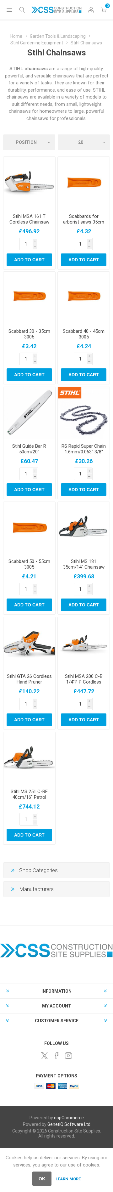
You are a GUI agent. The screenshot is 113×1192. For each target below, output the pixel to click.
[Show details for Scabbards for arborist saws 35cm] (84, 183)
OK (42, 1178)
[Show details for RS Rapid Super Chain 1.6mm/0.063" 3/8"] (84, 413)
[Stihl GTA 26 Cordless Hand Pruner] (29, 643)
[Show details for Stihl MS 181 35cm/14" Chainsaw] (84, 528)
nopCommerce (69, 1117)
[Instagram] (68, 1056)
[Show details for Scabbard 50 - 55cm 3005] (29, 528)
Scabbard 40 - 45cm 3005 (84, 334)
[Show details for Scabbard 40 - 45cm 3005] (84, 298)
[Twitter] (45, 1056)
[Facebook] (56, 1056)
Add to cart (29, 259)
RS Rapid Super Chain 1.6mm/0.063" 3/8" (84, 449)
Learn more (68, 1179)
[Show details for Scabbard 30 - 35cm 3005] (29, 298)
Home (16, 36)
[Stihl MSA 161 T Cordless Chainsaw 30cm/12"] (29, 183)
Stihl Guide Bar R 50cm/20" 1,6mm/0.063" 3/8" (29, 451)
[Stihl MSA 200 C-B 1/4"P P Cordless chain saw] (84, 643)
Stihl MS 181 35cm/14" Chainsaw (84, 564)
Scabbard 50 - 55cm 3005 (29, 564)
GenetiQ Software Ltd (68, 1124)
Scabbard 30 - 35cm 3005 (29, 334)
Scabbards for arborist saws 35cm (83, 219)
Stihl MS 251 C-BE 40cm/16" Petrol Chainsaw (29, 797)
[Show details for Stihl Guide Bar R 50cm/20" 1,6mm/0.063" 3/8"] (29, 413)
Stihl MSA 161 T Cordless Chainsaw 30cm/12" (29, 221)
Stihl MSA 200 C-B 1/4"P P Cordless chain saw (84, 681)
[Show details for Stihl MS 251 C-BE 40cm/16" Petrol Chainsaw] (29, 758)
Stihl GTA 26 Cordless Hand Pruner (29, 679)
